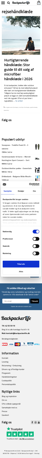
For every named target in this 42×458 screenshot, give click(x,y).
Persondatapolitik (9, 384)
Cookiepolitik (7, 380)
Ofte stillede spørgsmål (11, 403)
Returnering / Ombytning (11, 365)
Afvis (21, 272)
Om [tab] (34, 191)
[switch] (36, 239)
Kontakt (5, 358)
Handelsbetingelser (9, 376)
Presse (4, 411)
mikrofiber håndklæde (23, 107)
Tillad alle (21, 264)
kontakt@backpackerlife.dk (18, 333)
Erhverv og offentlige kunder (13, 369)
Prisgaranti (6, 373)
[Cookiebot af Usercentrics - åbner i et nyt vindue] (29, 184)
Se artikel (19, 100)
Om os (4, 400)
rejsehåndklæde (33, 107)
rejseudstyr (6, 110)
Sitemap (36, 453)
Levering (5, 361)
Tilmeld (35, 301)
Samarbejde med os (9, 407)
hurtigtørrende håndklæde (11, 107)
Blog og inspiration (9, 396)
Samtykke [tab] (8, 191)
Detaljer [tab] (21, 191)
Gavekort (5, 415)
